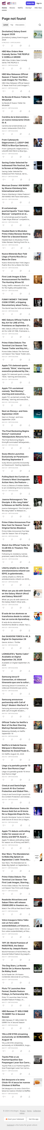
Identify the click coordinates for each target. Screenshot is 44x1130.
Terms (29, 1111)
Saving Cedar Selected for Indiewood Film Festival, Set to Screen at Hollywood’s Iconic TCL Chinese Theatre (15, 165)
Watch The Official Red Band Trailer (16, 908)
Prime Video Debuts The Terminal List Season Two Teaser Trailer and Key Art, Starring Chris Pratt (15, 345)
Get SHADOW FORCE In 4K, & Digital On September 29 (16, 637)
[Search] (39, 24)
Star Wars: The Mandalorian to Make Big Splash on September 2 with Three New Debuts (16, 857)
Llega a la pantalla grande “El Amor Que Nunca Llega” (16, 767)
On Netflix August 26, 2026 (13, 754)
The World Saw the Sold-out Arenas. (16, 308)
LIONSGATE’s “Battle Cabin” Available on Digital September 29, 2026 (15, 657)
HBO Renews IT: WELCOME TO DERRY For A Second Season (15, 1014)
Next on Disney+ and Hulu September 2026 (15, 412)
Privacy (22, 1111)
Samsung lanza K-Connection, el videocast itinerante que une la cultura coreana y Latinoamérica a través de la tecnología (16, 680)
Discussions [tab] (19, 25)
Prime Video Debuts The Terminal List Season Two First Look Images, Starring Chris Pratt (15, 880)
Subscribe (30, 3)
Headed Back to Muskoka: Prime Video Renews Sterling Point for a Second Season (16, 234)
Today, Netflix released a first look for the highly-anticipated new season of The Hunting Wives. (15, 286)
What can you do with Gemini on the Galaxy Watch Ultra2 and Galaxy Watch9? (16, 594)
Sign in (39, 3)
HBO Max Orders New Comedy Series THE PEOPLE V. (14, 61)
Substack (10, 1125)
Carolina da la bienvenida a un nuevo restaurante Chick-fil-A (16, 120)
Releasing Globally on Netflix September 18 (13, 732)
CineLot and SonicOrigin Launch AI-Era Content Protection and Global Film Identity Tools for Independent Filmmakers (15, 788)
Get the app (33, 1119)
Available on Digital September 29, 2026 (16, 663)
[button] (4, 7)
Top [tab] (11, 25)
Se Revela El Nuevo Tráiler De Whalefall (16, 98)
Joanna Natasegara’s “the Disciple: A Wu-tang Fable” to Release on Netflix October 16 (16, 502)
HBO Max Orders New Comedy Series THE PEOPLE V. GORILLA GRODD (15, 54)
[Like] (3, 45)
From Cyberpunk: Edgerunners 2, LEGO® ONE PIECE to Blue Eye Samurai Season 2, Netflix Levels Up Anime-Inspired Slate (15, 143)
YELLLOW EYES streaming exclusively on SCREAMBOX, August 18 (16, 1037)
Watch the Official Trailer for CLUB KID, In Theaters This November (16, 548)
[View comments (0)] (12, 45)
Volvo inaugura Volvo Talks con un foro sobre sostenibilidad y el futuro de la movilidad (16, 923)
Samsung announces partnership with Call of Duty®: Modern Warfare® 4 (15, 702)
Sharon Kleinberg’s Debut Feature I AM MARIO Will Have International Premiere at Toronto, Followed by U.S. (16, 195)
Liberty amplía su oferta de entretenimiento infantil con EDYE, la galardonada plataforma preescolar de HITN (16, 571)
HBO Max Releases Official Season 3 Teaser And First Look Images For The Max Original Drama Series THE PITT (15, 77)
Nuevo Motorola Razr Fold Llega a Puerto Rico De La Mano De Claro (14, 257)
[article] (22, 38)
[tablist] (14, 24)
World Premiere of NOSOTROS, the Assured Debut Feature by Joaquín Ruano (16, 952)
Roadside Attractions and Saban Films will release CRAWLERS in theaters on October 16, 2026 (14, 902)
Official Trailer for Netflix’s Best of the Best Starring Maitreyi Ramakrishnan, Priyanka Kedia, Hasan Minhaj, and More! (15, 725)
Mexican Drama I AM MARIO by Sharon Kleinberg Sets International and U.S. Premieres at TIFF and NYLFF (16, 188)
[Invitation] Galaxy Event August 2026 (14, 32)
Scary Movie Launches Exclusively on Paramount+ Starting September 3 (15, 457)
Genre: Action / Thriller (11, 642)
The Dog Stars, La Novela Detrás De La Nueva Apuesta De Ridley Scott (16, 968)
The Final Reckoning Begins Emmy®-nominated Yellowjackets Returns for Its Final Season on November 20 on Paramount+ (16, 434)
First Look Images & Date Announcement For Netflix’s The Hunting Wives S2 (15, 279)
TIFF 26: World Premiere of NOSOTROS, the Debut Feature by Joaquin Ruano (15, 946)
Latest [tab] (5, 25)
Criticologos (15, 42)
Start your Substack (16, 1119)
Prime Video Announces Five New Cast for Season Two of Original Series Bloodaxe (16, 525)
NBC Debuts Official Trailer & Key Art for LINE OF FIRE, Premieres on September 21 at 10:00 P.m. (16, 329)
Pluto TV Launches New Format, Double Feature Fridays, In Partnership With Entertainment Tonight (16, 991)
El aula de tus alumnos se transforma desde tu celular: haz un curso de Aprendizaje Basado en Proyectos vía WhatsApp (16, 616)
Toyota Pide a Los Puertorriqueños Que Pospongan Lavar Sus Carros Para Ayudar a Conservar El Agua (16, 1060)
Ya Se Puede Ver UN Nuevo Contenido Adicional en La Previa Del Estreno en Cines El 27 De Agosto (15, 975)
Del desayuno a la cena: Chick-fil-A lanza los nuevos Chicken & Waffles (16, 1082)
